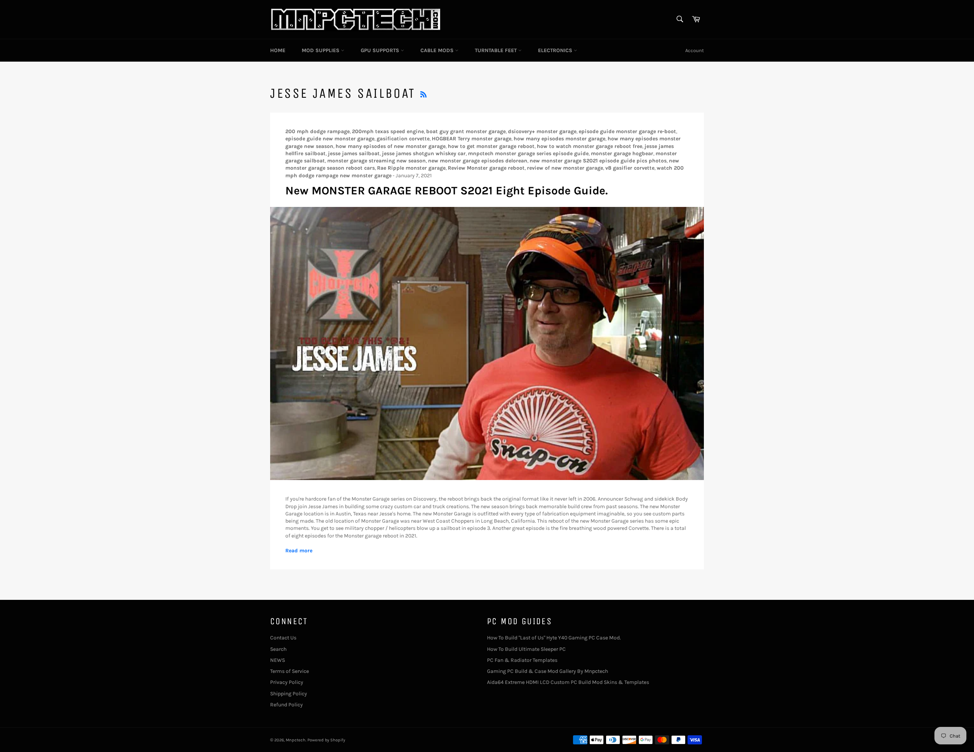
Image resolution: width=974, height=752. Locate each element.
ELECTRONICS (556, 50)
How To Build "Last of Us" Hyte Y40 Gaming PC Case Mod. (554, 637)
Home (277, 50)
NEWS (277, 660)
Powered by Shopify (326, 740)
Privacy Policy (286, 682)
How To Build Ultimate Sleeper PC (526, 649)
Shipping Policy (288, 693)
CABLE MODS (437, 50)
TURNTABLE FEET (496, 50)
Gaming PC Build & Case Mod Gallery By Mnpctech (547, 671)
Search (278, 649)
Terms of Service (289, 671)
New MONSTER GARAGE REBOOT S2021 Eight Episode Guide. (446, 190)
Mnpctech (296, 740)
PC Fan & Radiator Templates (522, 660)
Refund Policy (286, 704)
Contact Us (283, 637)
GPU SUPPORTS (381, 50)
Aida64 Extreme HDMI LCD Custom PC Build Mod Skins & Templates (568, 682)
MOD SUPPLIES (321, 50)
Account (694, 50)
